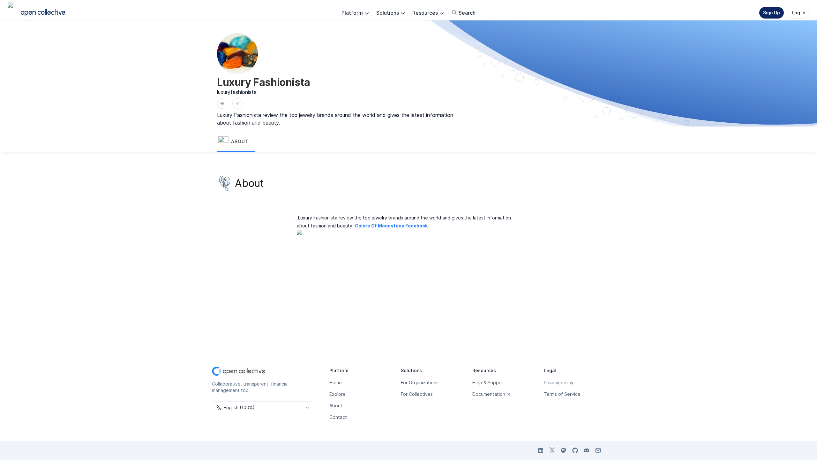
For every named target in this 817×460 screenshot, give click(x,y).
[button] (236, 142)
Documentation (488, 394)
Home (335, 382)
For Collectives (417, 394)
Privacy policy (558, 382)
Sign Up (771, 12)
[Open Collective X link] (552, 450)
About (335, 405)
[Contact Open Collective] (598, 450)
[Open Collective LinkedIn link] (540, 450)
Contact (338, 417)
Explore (337, 394)
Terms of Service (562, 394)
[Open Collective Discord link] (586, 450)
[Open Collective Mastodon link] (563, 450)
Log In (798, 12)
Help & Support (488, 382)
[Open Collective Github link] (575, 450)
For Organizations (419, 382)
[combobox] (263, 407)
